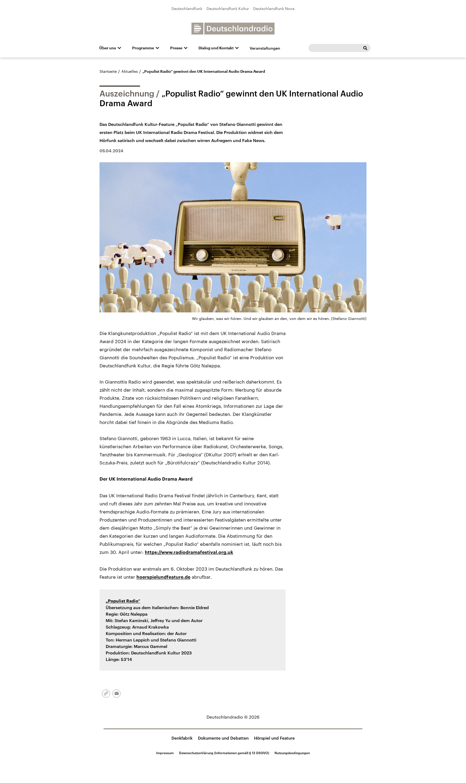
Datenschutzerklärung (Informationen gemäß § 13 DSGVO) (224, 753)
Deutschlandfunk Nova (273, 8)
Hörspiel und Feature (274, 738)
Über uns (107, 48)
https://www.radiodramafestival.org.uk (189, 552)
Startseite (108, 71)
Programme (143, 48)
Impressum (165, 753)
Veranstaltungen (265, 48)
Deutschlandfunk (187, 8)
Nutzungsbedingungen (292, 753)
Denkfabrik (182, 738)
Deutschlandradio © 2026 (233, 716)
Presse (176, 48)
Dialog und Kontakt (216, 48)
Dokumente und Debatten (223, 738)
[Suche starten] (365, 48)
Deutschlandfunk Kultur (228, 8)
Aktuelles (129, 71)
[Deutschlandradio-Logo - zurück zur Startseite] (233, 29)
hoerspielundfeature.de (163, 577)
